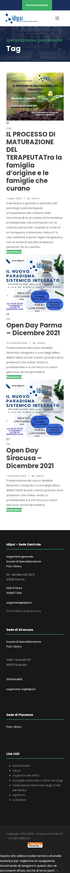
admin (35, 198)
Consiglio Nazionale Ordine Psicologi (38, 780)
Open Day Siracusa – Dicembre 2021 (30, 458)
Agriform (19, 795)
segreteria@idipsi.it (19, 602)
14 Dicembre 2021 (16, 343)
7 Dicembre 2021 (16, 476)
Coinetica (19, 800)
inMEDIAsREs (21, 766)
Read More (14, 252)
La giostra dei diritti (26, 775)
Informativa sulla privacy (23, 611)
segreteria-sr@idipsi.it (21, 689)
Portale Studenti (37, 5)
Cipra (16, 771)
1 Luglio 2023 (14, 198)
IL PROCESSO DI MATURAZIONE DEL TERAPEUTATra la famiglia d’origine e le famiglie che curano (34, 161)
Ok (57, 871)
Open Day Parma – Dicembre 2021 (34, 329)
